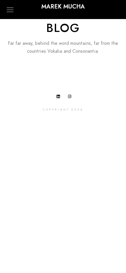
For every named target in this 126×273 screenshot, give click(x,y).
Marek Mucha (63, 6)
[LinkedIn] (59, 97)
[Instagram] (71, 97)
